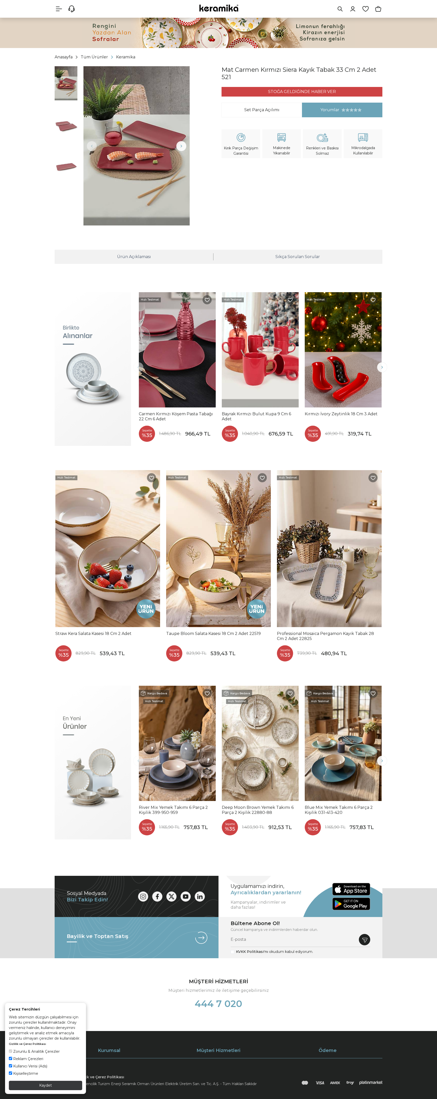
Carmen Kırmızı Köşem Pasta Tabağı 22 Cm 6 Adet (176, 416)
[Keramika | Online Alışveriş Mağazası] (218, 8)
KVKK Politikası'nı (252, 951)
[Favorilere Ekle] (207, 299)
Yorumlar (321, 109)
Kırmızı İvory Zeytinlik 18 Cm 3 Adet (341, 413)
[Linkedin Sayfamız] (200, 896)
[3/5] (347, 110)
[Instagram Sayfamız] (143, 896)
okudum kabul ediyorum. (274, 951)
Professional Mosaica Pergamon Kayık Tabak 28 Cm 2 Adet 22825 (325, 636)
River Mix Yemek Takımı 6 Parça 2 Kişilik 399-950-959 (173, 810)
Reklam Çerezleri (27, 1059)
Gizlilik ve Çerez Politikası (27, 1044)
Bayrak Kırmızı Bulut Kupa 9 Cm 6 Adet (256, 416)
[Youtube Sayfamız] (186, 896)
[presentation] (92, 146)
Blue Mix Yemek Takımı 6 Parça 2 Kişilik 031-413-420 (339, 810)
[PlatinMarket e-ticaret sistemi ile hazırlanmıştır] (370, 1083)
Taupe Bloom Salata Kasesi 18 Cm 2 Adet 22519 (213, 633)
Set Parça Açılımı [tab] (261, 109)
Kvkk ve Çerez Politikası (102, 1077)
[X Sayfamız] (171, 896)
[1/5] (343, 110)
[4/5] (349, 110)
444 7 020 (218, 1003)
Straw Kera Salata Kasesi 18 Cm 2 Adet (93, 633)
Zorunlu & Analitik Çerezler (36, 1051)
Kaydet (45, 1085)
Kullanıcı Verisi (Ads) (29, 1066)
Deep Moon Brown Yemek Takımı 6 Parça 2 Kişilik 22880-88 (258, 810)
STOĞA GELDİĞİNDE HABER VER (302, 91)
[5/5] (351, 110)
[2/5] (345, 110)
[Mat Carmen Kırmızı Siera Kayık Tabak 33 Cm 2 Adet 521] (136, 145)
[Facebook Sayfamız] (157, 896)
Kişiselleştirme (25, 1073)
